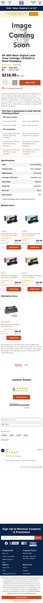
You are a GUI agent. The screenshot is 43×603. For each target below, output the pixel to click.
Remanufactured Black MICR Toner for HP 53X (10, 325)
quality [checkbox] (12, 435)
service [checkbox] (18, 435)
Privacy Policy (7, 582)
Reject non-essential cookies (21, 600)
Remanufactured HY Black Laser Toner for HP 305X (9, 234)
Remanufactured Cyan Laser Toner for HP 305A (31, 234)
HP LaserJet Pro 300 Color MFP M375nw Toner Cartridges (31, 143)
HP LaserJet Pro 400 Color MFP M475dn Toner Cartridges (31, 152)
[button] (37, 467)
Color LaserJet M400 (9, 125)
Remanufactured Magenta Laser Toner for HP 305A (9, 276)
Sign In (25, 567)
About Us (5, 553)
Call (9, 2)
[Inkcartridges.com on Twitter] (10, 544)
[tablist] (21, 366)
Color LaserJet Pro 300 (29, 125)
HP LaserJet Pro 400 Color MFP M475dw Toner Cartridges (11, 143)
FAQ (3, 570)
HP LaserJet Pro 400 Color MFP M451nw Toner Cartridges (11, 152)
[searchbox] (21, 419)
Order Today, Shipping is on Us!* (21, 8)
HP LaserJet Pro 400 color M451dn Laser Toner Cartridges (11, 135)
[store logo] (21, 3)
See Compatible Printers (12, 88)
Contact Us (5, 567)
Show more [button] (5, 440)
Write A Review (21, 397)
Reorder (25, 570)
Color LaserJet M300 (9, 121)
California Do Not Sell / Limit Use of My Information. (21, 593)
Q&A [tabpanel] (26, 365)
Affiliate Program (7, 559)
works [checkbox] (26, 435)
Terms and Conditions (34, 591)
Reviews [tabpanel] (18, 365)
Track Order (26, 573)
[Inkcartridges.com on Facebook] (6, 544)
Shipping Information (9, 573)
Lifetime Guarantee (8, 556)
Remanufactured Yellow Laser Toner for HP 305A (31, 276)
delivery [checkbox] (4, 435)
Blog (3, 562)
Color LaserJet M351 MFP (30, 121)
